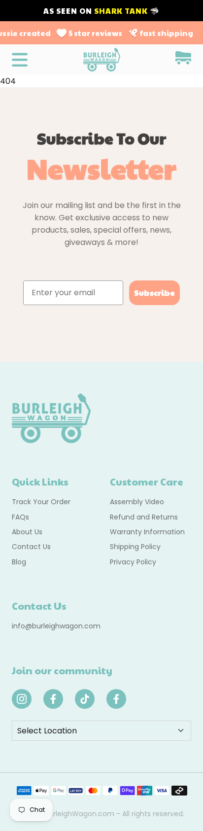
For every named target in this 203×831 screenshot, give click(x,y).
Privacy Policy (133, 562)
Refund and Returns (144, 517)
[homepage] (101, 59)
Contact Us (31, 547)
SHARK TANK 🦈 (127, 10)
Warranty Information (147, 532)
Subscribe (154, 292)
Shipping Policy (135, 547)
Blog (19, 562)
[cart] (183, 59)
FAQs (20, 517)
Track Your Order (41, 502)
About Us (27, 532)
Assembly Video (137, 502)
